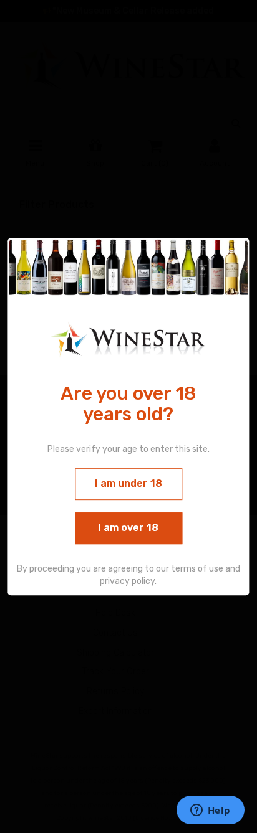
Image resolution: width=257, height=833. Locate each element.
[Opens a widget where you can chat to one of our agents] (210, 811)
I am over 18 (128, 528)
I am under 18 (128, 483)
